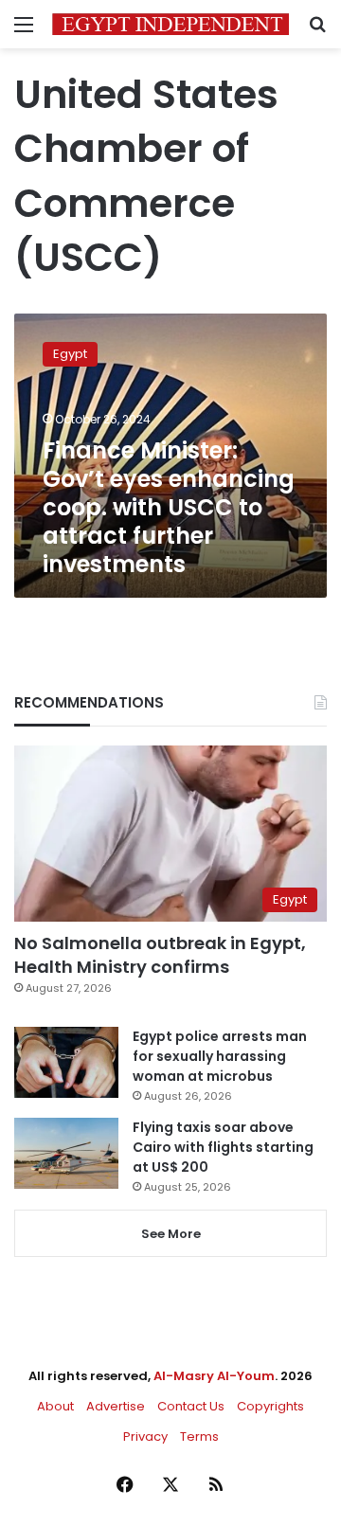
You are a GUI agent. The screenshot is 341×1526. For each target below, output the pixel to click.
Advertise (115, 1406)
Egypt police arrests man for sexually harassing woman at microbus (220, 1056)
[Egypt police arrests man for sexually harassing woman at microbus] (66, 1062)
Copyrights (270, 1406)
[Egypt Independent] (170, 24)
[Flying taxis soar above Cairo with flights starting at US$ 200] (66, 1153)
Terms (199, 1436)
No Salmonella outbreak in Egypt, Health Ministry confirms (160, 954)
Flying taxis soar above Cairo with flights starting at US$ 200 (223, 1147)
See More (171, 1234)
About (55, 1406)
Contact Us (190, 1406)
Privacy (145, 1436)
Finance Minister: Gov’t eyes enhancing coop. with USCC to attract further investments (169, 507)
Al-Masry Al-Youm (214, 1376)
